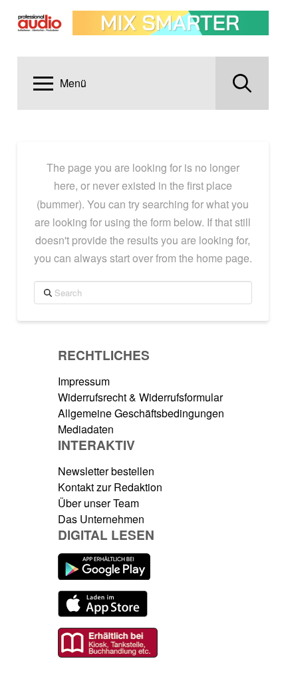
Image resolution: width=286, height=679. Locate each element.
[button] (59, 83)
